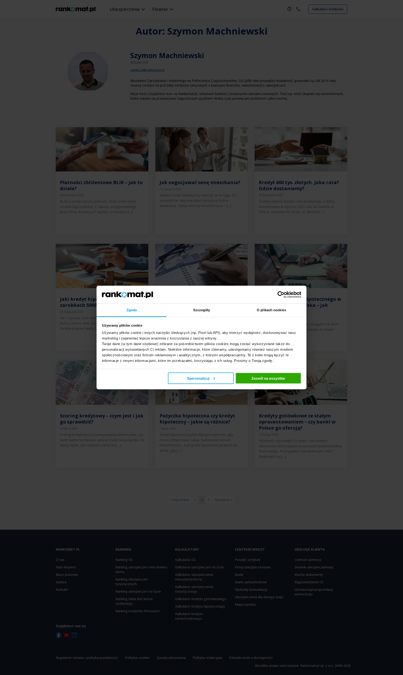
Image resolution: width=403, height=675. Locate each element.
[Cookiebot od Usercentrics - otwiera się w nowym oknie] (281, 294)
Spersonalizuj (198, 378)
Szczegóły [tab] (201, 310)
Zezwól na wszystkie (268, 378)
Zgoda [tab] (131, 310)
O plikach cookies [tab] (271, 310)
